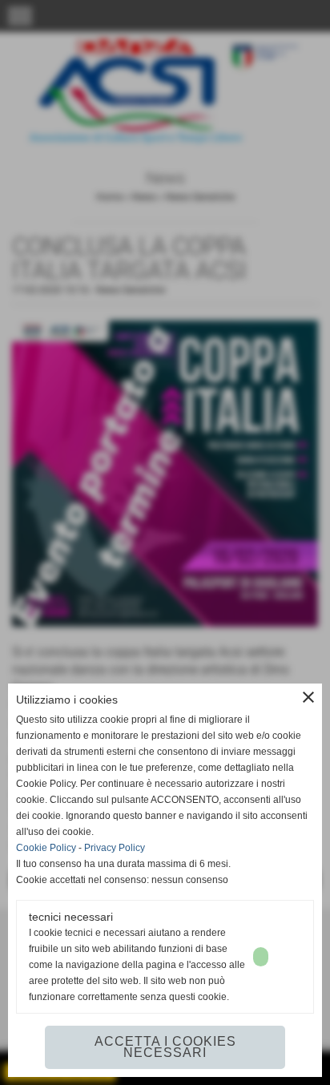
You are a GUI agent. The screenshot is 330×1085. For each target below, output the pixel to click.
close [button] (308, 697)
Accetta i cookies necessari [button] (165, 1047)
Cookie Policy (46, 847)
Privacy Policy (114, 847)
